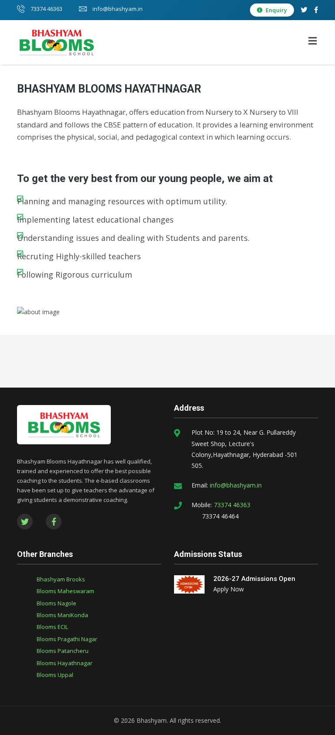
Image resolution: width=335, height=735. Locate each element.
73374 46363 (45, 9)
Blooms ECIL (52, 627)
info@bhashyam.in (117, 9)
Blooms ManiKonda (62, 615)
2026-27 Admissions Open (254, 579)
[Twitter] (304, 9)
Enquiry (275, 10)
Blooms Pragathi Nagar (67, 639)
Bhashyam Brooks (61, 579)
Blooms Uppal (55, 675)
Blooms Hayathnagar (64, 663)
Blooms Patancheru (63, 651)
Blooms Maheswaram (65, 591)
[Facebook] (316, 9)
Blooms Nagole (56, 603)
